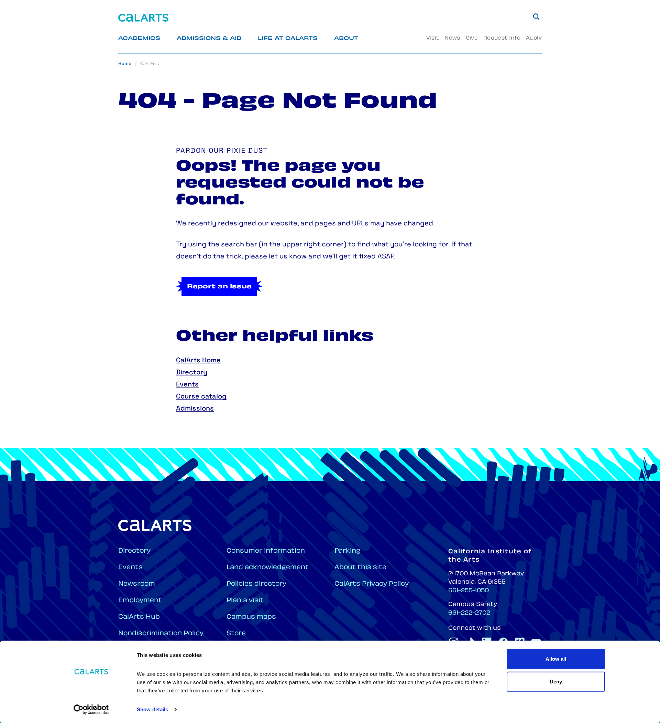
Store (236, 634)
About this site (360, 568)
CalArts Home (198, 360)
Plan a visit (245, 601)
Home (124, 63)
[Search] (536, 16)
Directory (191, 372)
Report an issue (219, 287)
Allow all (556, 659)
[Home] (143, 18)
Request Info (501, 38)
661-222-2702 (469, 613)
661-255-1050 (468, 591)
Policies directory (256, 584)
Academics (139, 38)
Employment (140, 601)
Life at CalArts (288, 38)
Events (187, 384)
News (452, 38)
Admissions (195, 408)
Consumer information (266, 551)
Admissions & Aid (209, 38)
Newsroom (136, 584)
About (346, 38)
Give (472, 38)
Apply (534, 38)
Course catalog (201, 396)
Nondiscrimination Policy (161, 634)
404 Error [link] (150, 63)
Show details (152, 709)
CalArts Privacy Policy (371, 584)
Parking (347, 551)
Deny (556, 681)
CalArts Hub (139, 617)
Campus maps (251, 617)
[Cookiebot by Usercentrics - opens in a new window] (91, 709)
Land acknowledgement (268, 568)
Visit (432, 38)
